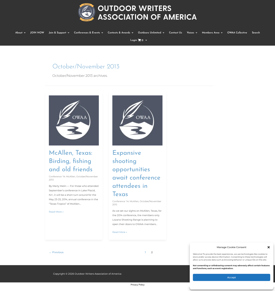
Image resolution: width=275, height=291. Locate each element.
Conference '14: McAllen (62, 176)
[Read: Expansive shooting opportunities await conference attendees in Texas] (137, 120)
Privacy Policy (138, 284)
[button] (268, 247)
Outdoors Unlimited (149, 32)
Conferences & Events (87, 32)
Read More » (56, 211)
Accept (231, 277)
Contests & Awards (119, 32)
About (18, 32)
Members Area (210, 32)
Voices (190, 32)
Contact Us (175, 32)
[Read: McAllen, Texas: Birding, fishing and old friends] (74, 120)
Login (136, 40)
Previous (56, 252)
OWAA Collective (237, 32)
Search (256, 32)
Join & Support (57, 32)
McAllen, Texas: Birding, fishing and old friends (70, 161)
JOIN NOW (37, 32)
